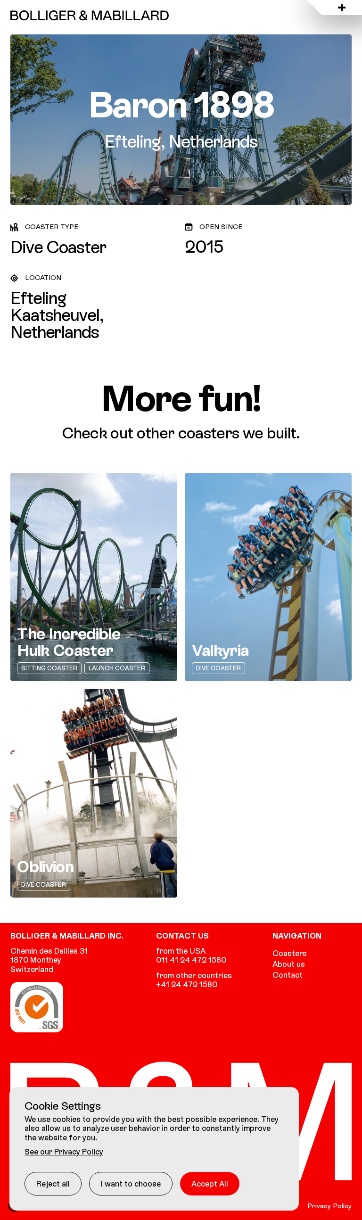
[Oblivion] (93, 793)
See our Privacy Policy (64, 1151)
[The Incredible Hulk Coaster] (93, 577)
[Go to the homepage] (89, 15)
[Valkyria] (268, 577)
